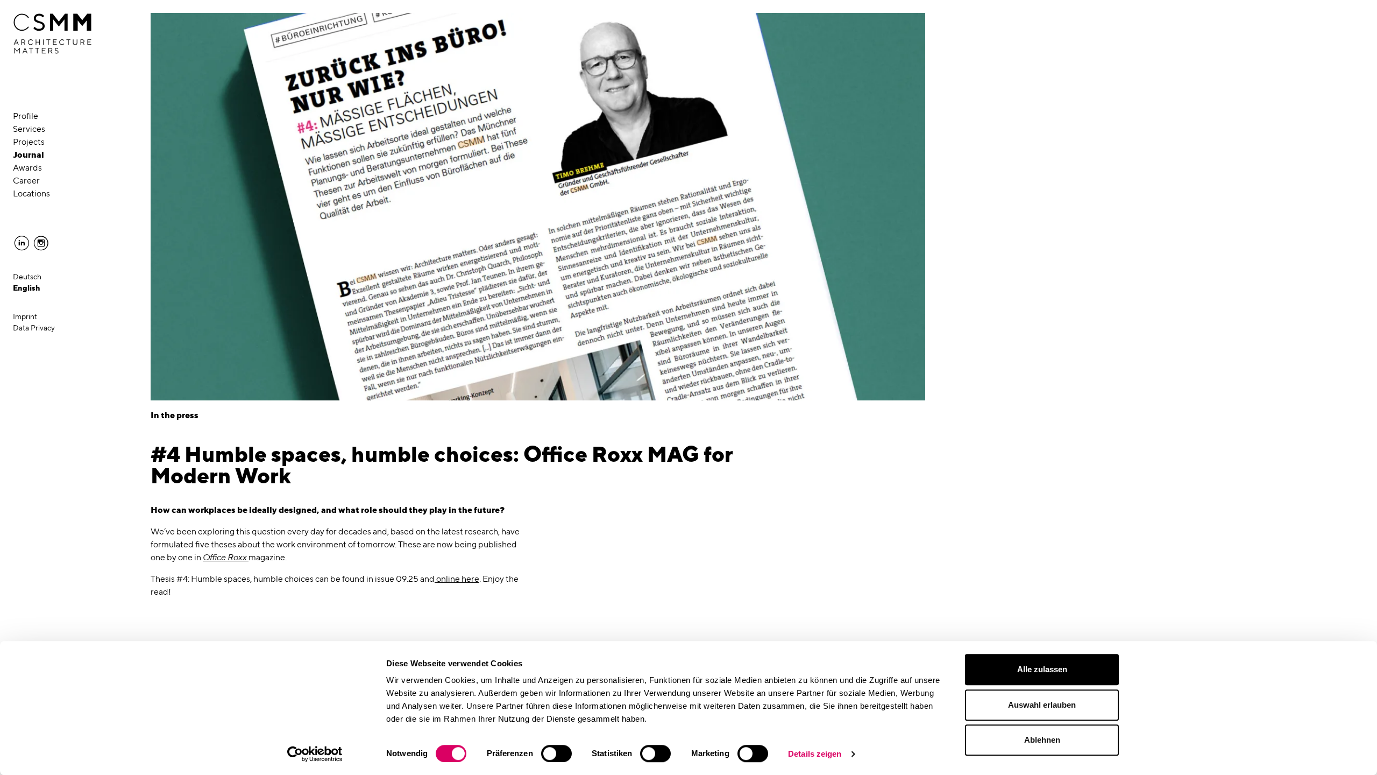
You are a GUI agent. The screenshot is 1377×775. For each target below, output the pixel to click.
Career (26, 180)
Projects (29, 142)
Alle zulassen (1042, 669)
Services (29, 129)
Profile (25, 116)
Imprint (25, 316)
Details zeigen (814, 753)
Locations (31, 193)
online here (457, 579)
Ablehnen (1042, 739)
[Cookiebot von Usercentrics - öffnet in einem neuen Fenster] (315, 754)
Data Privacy (34, 327)
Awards (27, 168)
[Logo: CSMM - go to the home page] (52, 34)
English (26, 288)
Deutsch (27, 276)
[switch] (556, 753)
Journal (28, 155)
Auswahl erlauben (1042, 704)
